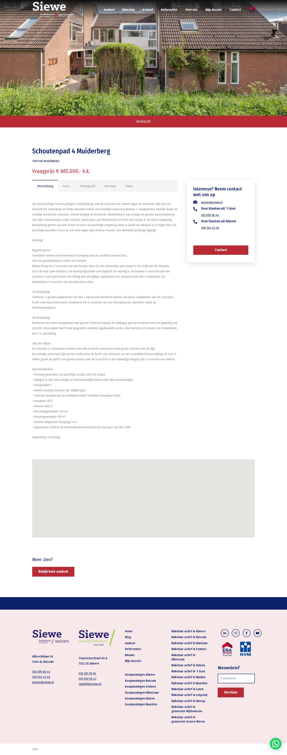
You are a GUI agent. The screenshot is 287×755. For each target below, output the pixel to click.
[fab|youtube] (257, 633)
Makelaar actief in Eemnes (189, 649)
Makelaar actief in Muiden (188, 677)
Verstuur (231, 692)
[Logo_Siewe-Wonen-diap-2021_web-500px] (53, 10)
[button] (276, 744)
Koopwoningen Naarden (141, 704)
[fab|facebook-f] (246, 633)
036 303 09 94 (87, 673)
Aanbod (130, 643)
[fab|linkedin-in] (225, 633)
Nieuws (130, 655)
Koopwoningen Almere (140, 675)
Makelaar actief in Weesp (188, 701)
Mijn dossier (133, 661)
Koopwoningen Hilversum (142, 692)
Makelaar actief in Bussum (188, 637)
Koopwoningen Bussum (140, 681)
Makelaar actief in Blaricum (189, 643)
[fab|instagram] (236, 633)
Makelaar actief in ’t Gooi (188, 671)
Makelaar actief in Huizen (188, 665)
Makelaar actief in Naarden (189, 683)
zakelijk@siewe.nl (90, 684)
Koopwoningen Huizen (140, 698)
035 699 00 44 (210, 215)
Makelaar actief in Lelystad (189, 695)
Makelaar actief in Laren (187, 689)
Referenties (133, 649)
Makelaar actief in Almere (188, 631)
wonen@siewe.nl (212, 202)
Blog (128, 637)
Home (129, 631)
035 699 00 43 (87, 679)
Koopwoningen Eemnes (140, 686)
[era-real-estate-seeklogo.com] (252, 9)
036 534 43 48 (210, 228)
